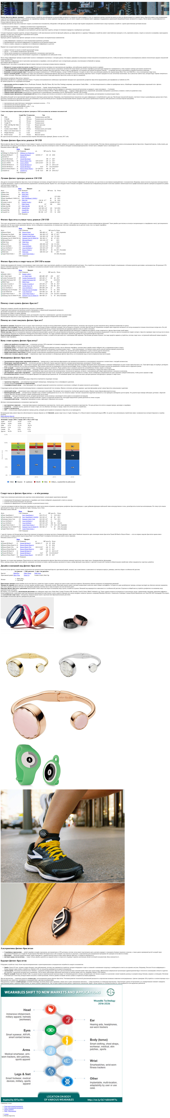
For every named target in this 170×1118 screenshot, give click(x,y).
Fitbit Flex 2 (25, 196)
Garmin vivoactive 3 (28, 284)
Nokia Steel (25, 194)
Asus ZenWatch (26, 246)
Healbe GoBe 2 (26, 274)
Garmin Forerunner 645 (29, 280)
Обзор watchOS (9, 1109)
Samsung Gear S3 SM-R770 (30, 295)
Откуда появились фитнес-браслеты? (12, 22)
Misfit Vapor (25, 282)
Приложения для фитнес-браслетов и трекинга (15, 78)
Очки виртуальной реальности (13, 1106)
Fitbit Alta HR (26, 206)
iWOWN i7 (23, 157)
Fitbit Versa (25, 242)
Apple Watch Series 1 (28, 254)
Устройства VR (8, 12)
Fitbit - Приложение (10, 1111)
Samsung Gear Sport (28, 234)
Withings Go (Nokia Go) (27, 153)
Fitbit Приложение (9, 11)
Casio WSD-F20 (27, 291)
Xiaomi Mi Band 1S (26, 164)
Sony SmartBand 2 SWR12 (29, 198)
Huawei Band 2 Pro (25, 161)
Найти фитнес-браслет (7, 416)
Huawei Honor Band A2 (27, 549)
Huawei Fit (25, 244)
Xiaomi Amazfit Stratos (28, 236)
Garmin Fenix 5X (27, 286)
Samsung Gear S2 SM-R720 (30, 238)
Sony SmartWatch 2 (27, 515)
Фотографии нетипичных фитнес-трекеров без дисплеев (18, 596)
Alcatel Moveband (25, 159)
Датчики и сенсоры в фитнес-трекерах (12, 377)
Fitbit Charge (25, 204)
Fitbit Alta (24, 200)
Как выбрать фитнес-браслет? (10, 62)
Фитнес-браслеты (9, 8)
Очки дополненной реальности (13, 1108)
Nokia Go (26, 575)
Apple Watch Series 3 (28, 293)
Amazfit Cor (25, 212)
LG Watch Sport (27, 276)
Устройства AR (8, 14)
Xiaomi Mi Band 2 (25, 166)
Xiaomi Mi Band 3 (25, 155)
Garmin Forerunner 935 (29, 278)
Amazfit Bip (25, 210)
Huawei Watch (26, 232)
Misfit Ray (16, 573)
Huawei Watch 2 (27, 250)
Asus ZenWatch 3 (27, 288)
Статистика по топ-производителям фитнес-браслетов (17, 417)
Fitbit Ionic (25, 252)
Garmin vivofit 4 (26, 202)
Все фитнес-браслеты (10, 9)
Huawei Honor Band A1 (27, 545)
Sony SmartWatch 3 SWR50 (30, 517)
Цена (18, 149)
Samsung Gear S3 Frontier (29, 290)
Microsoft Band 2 (27, 240)
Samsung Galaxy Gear (28, 519)
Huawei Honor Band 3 (26, 168)
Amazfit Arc (23, 170)
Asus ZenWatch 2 (27, 248)
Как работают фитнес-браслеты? (10, 36)
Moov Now (25, 192)
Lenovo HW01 (24, 163)
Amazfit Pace (25, 208)
